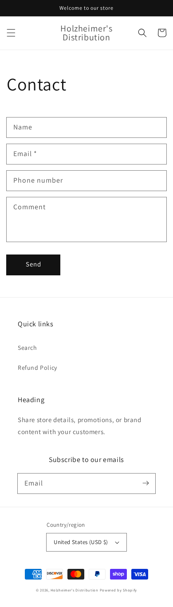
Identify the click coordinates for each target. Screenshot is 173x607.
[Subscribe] (145, 483)
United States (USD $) (81, 542)
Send (33, 264)
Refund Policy (37, 368)
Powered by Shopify (119, 589)
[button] (11, 33)
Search (27, 348)
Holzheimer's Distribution (74, 589)
